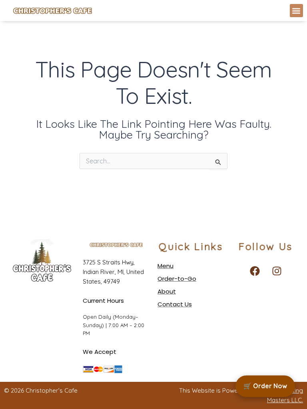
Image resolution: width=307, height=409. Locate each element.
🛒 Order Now (265, 386)
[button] (296, 10)
